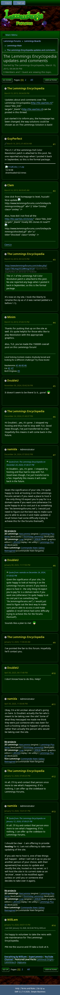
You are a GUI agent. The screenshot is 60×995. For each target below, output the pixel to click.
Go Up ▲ (41, 988)
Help (17, 988)
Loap (21, 539)
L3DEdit (37, 539)
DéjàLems (21, 962)
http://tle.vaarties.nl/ (41, 102)
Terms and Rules (28, 988)
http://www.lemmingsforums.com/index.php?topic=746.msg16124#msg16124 (26, 267)
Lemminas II (10, 962)
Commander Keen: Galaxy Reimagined (24, 760)
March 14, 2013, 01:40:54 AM (19, 143)
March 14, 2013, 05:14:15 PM (16, 259)
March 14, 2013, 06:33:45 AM (16, 190)
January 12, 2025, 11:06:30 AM (17, 642)
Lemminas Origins (45, 959)
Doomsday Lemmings (33, 536)
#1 (17, 365)
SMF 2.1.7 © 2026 (22, 992)
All (31, 79)
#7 (12, 368)
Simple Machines (38, 992)
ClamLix (8, 244)
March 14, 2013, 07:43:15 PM (16, 322)
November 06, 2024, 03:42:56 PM (18, 385)
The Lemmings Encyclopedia (25, 88)
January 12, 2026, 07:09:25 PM (17, 776)
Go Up (5, 969)
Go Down (7, 80)
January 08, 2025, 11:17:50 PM (17, 565)
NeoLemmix (24, 533)
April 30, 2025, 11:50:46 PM (16, 704)
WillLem (12, 919)
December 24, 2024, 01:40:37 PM (18, 416)
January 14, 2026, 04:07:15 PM (17, 925)
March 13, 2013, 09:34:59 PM (16, 93)
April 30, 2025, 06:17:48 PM (16, 673)
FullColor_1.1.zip (16, 166)
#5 (23, 365)
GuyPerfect (14, 138)
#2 (9, 368)
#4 (20, 365)
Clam (10, 185)
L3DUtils (16, 542)
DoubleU (13, 380)
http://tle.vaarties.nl (32, 109)
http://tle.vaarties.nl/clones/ (19, 218)
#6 (25, 365)
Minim (11, 317)
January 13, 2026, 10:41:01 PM (17, 811)
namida (12, 449)
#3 (19, 371)
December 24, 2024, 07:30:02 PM (18, 454)
